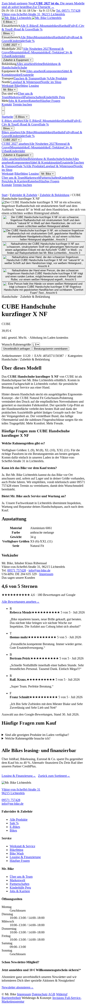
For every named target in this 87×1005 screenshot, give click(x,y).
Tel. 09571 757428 (68, 10)
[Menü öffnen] (3, 108)
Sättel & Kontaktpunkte (45, 162)
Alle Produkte (58, 78)
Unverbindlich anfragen (16, 348)
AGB (51, 994)
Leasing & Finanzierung (19, 775)
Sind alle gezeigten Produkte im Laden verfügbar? (37, 735)
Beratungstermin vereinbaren (51, 348)
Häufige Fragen (50, 100)
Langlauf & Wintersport (26, 82)
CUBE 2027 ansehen (15, 143)
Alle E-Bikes (28, 25)
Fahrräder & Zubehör (23, 195)
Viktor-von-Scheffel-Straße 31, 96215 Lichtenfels (33, 14)
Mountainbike (19, 52)
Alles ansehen (25, 64)
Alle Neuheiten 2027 (36, 48)
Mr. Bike (8, 89)
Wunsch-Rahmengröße (16, 344)
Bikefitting (21, 85)
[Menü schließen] (3, 113)
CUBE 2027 (10, 44)
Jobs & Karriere (18, 100)
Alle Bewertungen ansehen (20, 601)
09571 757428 (16, 570)
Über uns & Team (13, 177)
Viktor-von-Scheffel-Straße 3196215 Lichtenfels (21, 791)
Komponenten (53, 71)
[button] (43, 208)
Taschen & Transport (27, 78)
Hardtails (58, 37)
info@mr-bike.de (39, 570)
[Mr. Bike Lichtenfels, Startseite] (32, 18)
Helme (38, 64)
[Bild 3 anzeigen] (43, 248)
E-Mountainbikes (48, 25)
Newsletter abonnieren (18, 987)
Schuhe (22, 67)
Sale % (38, 29)
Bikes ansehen (11, 132)
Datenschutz (40, 994)
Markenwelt (16, 97)
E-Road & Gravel (22, 29)
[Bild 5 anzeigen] (43, 275)
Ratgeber (34, 100)
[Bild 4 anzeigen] (43, 261)
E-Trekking (56, 52)
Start (4, 195)
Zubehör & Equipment (16, 60)
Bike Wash (17, 853)
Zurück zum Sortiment (54, 775)
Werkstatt (8, 85)
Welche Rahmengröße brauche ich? (27, 738)
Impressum (46, 574)
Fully (72, 25)
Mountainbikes (43, 37)
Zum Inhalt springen (15, 3)
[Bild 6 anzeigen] (43, 288)
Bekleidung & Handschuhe (45, 159)
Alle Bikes (27, 37)
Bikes (7, 33)
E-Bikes (8, 21)
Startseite (7, 116)
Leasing (34, 85)
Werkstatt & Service (22, 846)
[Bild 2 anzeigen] (43, 235)
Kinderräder (18, 41)
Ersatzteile (27, 74)
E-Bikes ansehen (12, 120)
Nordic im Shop (51, 82)
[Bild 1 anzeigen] (43, 221)
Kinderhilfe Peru (54, 97)
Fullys (68, 37)
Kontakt (7, 104)
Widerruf (61, 994)
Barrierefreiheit (11, 998)
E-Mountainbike (38, 52)
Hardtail (64, 25)
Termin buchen (22, 104)
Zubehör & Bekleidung (54, 195)
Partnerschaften (34, 97)
